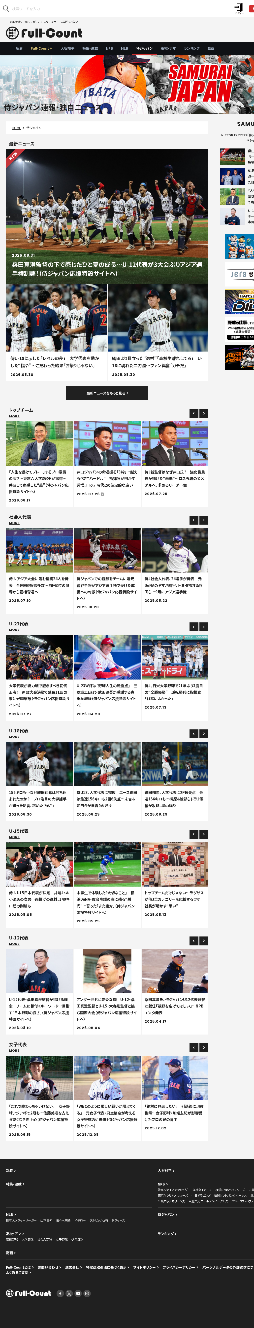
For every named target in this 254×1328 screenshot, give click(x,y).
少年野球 (77, 1239)
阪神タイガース (202, 1189)
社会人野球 (44, 1239)
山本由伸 (46, 1220)
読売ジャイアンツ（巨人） (173, 1189)
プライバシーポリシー (179, 1267)
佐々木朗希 (63, 1220)
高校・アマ (168, 48)
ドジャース (118, 1220)
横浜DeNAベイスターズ (230, 1189)
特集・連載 (90, 48)
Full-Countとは (18, 1267)
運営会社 (72, 1267)
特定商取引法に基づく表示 (106, 1267)
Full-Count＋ (42, 48)
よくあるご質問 (17, 1272)
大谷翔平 (67, 48)
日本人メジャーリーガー (21, 1220)
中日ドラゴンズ (200, 1195)
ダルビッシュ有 (99, 1220)
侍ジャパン (144, 48)
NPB (109, 48)
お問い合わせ (48, 1267)
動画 (211, 48)
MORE (14, 416)
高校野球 (12, 1239)
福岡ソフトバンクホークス (230, 1195)
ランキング (192, 48)
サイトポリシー (144, 1267)
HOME (16, 127)
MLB (124, 48)
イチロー (80, 1220)
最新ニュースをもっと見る (106, 393)
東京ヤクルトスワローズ (173, 1195)
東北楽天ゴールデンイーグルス (208, 1201)
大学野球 (27, 1239)
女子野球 (62, 1239)
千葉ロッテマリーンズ (171, 1201)
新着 (19, 48)
